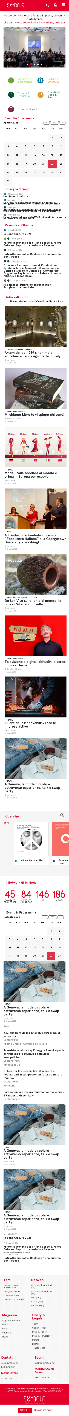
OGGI (54, 122)
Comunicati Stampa (19, 225)
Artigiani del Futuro (17, 598)
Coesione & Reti (11, 1295)
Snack (10, 470)
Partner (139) (37, 1306)
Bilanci (35, 1344)
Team (35, 1324)
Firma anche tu (42, 1378)
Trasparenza (38, 1348)
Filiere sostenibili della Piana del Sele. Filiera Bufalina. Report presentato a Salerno (33, 244)
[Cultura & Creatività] (39, 80)
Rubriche (6, 1333)
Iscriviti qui (6, 1379)
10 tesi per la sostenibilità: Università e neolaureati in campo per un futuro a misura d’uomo (33, 1074)
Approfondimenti (16, 412)
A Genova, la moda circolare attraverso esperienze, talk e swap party (32, 788)
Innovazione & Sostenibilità (11, 1286)
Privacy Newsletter (41, 1336)
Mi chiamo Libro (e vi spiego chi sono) (34, 414)
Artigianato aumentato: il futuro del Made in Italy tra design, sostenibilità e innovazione (32, 210)
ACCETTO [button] (25, 1410)
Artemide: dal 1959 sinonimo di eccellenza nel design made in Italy (33, 354)
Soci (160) (36, 1298)
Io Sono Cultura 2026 (17, 234)
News (9, 532)
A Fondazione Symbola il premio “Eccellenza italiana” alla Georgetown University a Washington (35, 539)
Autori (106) (37, 1302)
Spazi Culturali (15, 350)
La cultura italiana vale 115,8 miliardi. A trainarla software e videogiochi (34, 218)
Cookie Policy (39, 1328)
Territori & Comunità (14, 1299)
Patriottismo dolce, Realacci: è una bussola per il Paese (32, 255)
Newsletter (9, 1373)
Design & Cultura (12, 1291)
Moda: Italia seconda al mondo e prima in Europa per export (31, 474)
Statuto (35, 1340)
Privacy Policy (39, 1332)
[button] (27, 64)
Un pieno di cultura (15, 196)
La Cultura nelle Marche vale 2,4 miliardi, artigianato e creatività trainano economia (31, 203)
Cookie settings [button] (43, 1410)
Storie (28, 350)
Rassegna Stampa (17, 189)
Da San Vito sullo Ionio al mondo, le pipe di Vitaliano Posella (33, 602)
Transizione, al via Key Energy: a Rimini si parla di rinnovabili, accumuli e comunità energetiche (34, 1054)
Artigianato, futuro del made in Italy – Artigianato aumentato (28, 286)
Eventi (39, 1357)
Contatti (7, 1357)
